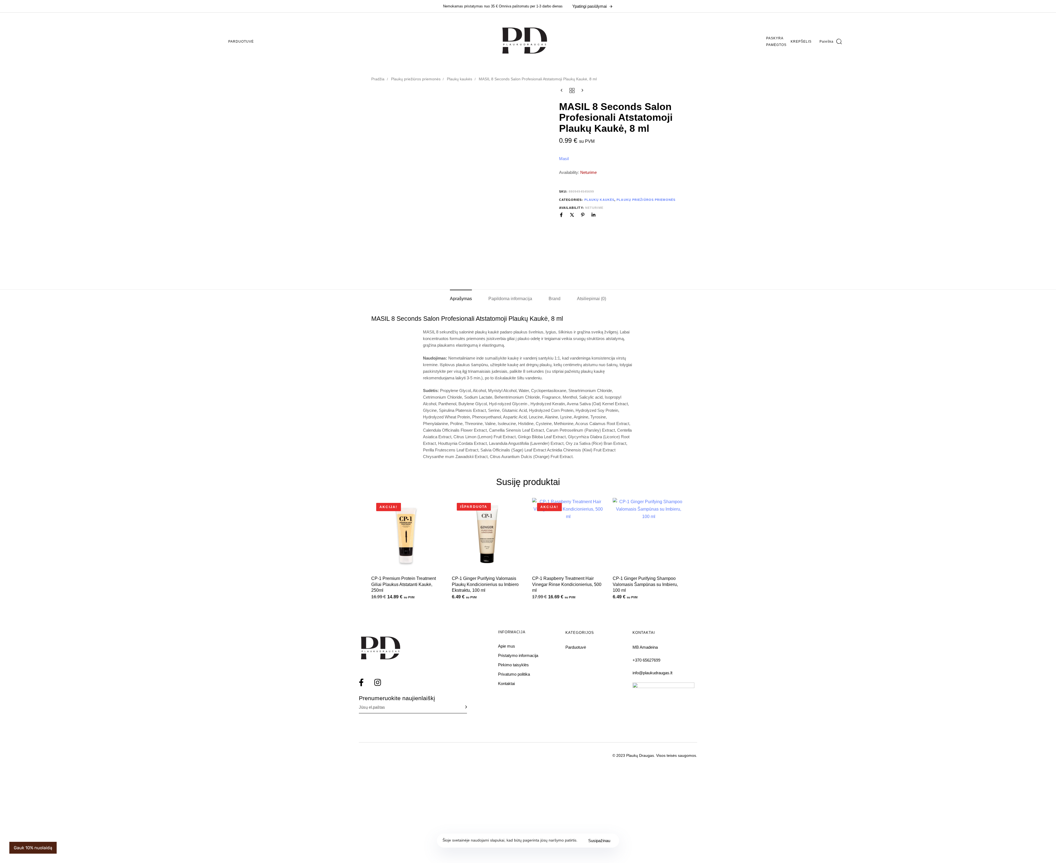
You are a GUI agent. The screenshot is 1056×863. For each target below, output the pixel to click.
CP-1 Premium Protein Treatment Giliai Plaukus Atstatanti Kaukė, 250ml (403, 584)
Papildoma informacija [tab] (510, 298)
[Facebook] (561, 215)
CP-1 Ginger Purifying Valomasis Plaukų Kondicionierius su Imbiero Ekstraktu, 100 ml (485, 584)
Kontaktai (506, 683)
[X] (572, 215)
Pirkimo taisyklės (513, 664)
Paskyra (774, 38)
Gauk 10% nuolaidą (33, 847)
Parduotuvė (241, 41)
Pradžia (377, 79)
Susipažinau (599, 840)
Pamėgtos (776, 45)
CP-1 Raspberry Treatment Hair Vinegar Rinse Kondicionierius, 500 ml (566, 584)
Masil (564, 158)
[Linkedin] (593, 215)
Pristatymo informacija (518, 655)
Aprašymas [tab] (461, 298)
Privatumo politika (514, 674)
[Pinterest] (583, 215)
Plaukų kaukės (459, 79)
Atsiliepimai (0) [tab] (591, 298)
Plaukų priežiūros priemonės (416, 79)
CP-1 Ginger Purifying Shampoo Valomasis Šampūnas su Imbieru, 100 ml (645, 584)
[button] (831, 41)
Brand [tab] (554, 298)
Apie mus (506, 646)
